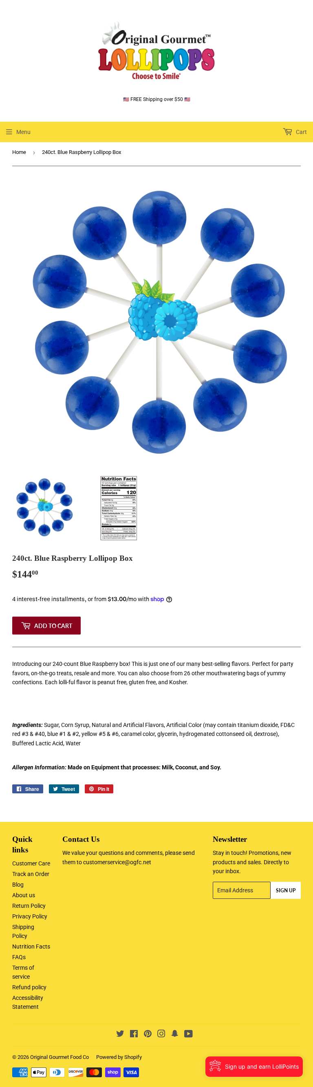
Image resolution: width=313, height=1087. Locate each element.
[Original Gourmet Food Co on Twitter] (120, 1035)
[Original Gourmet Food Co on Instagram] (161, 1035)
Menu (23, 132)
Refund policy (29, 987)
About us (23, 895)
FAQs (19, 957)
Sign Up (285, 890)
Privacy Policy (29, 916)
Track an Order (30, 874)
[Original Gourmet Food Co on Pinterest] (147, 1035)
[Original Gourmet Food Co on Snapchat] (175, 1035)
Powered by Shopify (119, 1057)
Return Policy (29, 906)
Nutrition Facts (31, 946)
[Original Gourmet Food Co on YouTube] (188, 1035)
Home (19, 152)
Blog (18, 884)
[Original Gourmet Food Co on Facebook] (134, 1035)
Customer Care (31, 863)
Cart (301, 132)
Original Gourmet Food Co (59, 1057)
